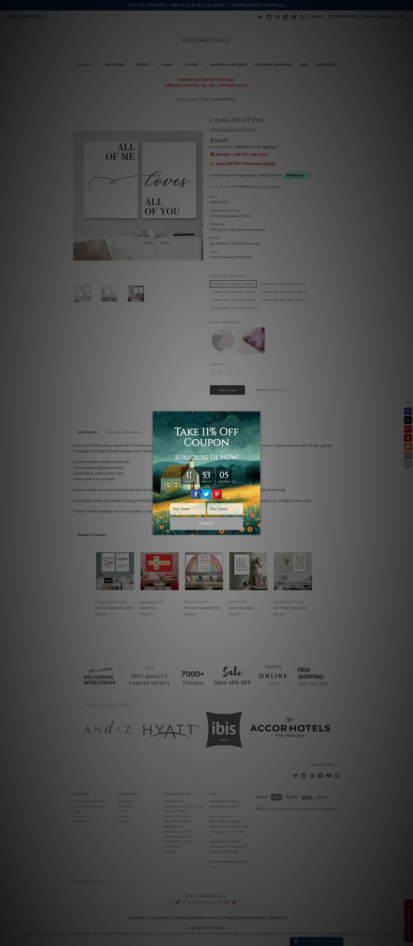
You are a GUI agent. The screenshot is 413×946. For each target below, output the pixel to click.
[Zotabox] (257, 530)
